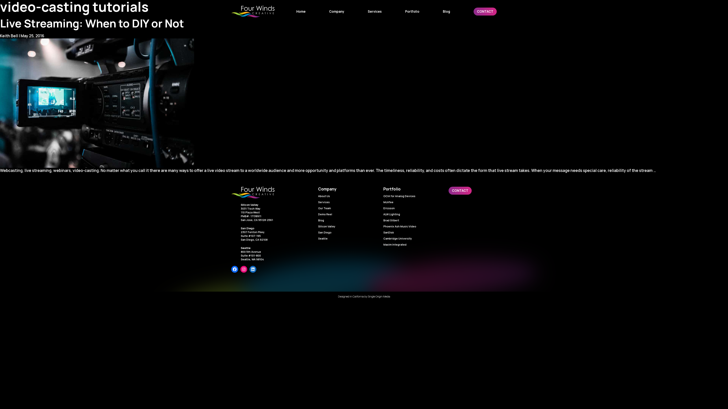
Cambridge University (397, 238)
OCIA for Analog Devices (399, 196)
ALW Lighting (391, 214)
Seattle (245, 248)
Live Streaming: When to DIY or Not (92, 23)
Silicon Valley (249, 205)
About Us (324, 196)
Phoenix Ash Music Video (399, 226)
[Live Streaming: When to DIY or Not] (364, 103)
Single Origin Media (379, 296)
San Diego (247, 228)
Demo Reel (325, 214)
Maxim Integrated (394, 244)
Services (324, 202)
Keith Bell (9, 35)
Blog (321, 220)
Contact (460, 190)
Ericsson (389, 208)
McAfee (388, 202)
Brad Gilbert (391, 220)
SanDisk (388, 232)
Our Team (324, 208)
